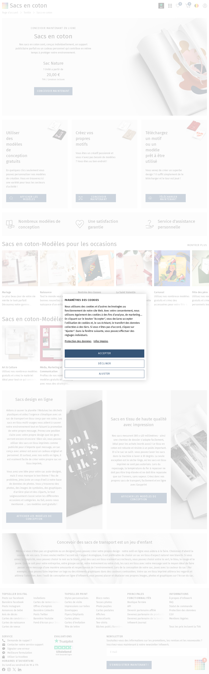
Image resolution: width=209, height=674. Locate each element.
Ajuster (104, 373)
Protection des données (78, 341)
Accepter (104, 353)
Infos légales (100, 341)
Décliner (104, 363)
